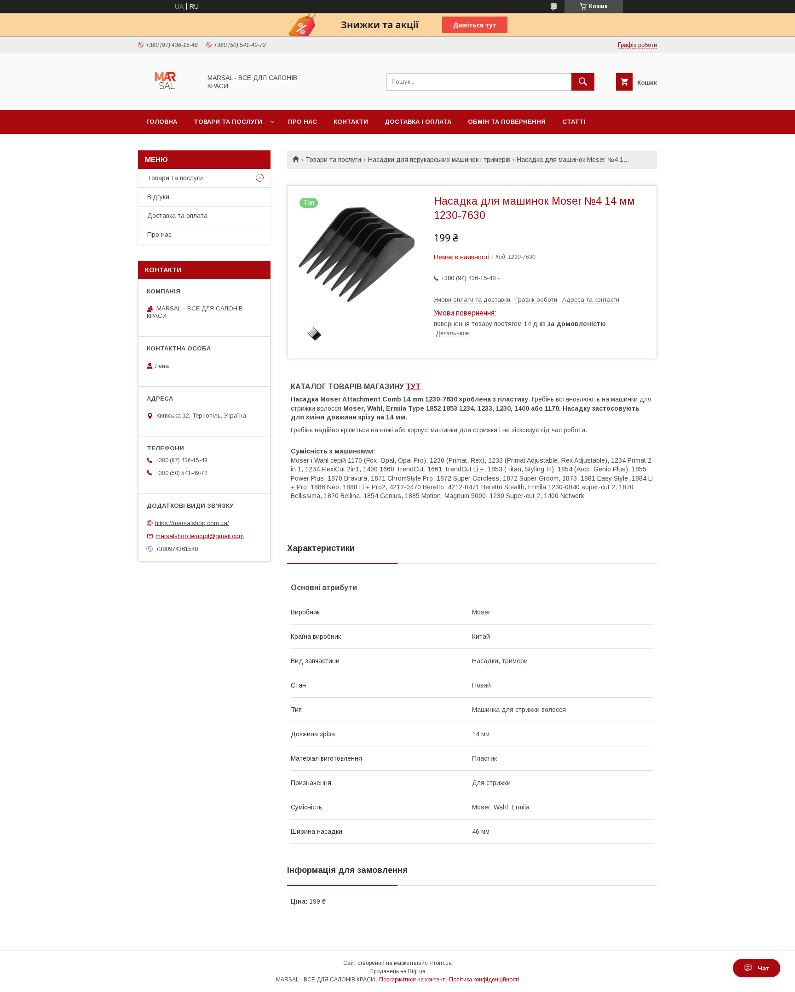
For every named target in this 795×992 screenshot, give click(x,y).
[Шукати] (582, 82)
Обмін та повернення (507, 121)
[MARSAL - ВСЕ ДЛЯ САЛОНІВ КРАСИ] (167, 98)
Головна (161, 121)
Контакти (351, 121)
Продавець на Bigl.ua (397, 971)
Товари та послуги (228, 121)
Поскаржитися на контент (412, 979)
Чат (763, 968)
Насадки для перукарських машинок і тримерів (439, 159)
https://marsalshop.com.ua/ (192, 522)
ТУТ (413, 386)
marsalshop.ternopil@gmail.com (200, 536)
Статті (574, 121)
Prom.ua (441, 963)
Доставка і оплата (418, 121)
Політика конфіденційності (484, 979)
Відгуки (158, 197)
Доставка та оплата (177, 215)
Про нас (302, 121)
